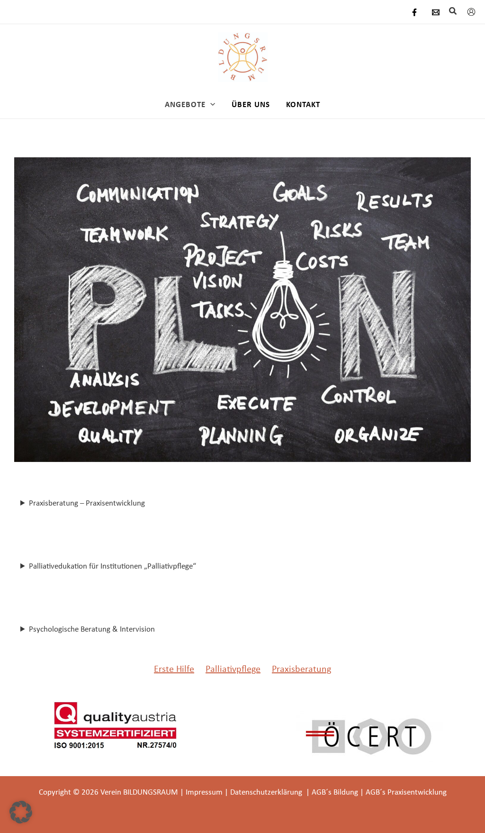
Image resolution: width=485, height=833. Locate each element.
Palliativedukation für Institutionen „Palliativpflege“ (112, 566)
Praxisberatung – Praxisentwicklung (87, 503)
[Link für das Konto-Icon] (471, 12)
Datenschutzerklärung (267, 792)
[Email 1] (436, 12)
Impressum (204, 792)
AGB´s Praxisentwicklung (406, 792)
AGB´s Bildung (335, 792)
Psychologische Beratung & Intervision (92, 629)
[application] (210, 104)
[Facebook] (414, 12)
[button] (453, 11)
